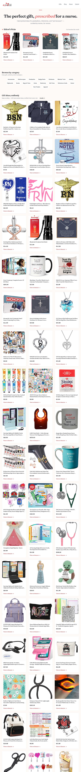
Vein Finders (36, 87)
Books (18, 83)
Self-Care (52, 83)
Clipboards (10, 83)
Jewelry (71, 79)
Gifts (60, 4)
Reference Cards (62, 83)
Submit (77, 4)
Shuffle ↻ (42, 98)
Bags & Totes (26, 83)
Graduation (32, 79)
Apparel (46, 87)
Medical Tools (61, 79)
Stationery (43, 83)
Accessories (11, 79)
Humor (72, 83)
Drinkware (51, 79)
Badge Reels (41, 79)
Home (35, 83)
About (71, 4)
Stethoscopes (22, 79)
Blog (65, 4)
